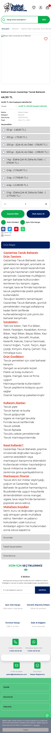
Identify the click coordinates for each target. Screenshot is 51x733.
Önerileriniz (9, 555)
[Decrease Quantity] (5, 204)
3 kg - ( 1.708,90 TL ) (17, 177)
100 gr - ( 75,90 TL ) (17, 137)
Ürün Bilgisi (9, 245)
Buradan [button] (37, 725)
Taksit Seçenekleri (12, 546)
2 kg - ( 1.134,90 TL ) (17, 170)
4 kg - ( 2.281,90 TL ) (17, 185)
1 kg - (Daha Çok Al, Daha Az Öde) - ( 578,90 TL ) (26, 161)
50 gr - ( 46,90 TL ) (16, 129)
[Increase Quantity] (46, 204)
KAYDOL (42, 590)
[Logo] (15, 7)
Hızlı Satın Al (38, 214)
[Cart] (47, 7)
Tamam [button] (25, 730)
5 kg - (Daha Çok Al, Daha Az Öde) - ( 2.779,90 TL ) (26, 194)
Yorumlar (8, 537)
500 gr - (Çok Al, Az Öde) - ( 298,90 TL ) (27, 152)
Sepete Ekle (12, 214)
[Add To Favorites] (46, 39)
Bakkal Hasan (23, 112)
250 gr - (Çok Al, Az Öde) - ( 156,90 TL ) (27, 144)
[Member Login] (40, 7)
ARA (44, 20)
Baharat (21, 115)
